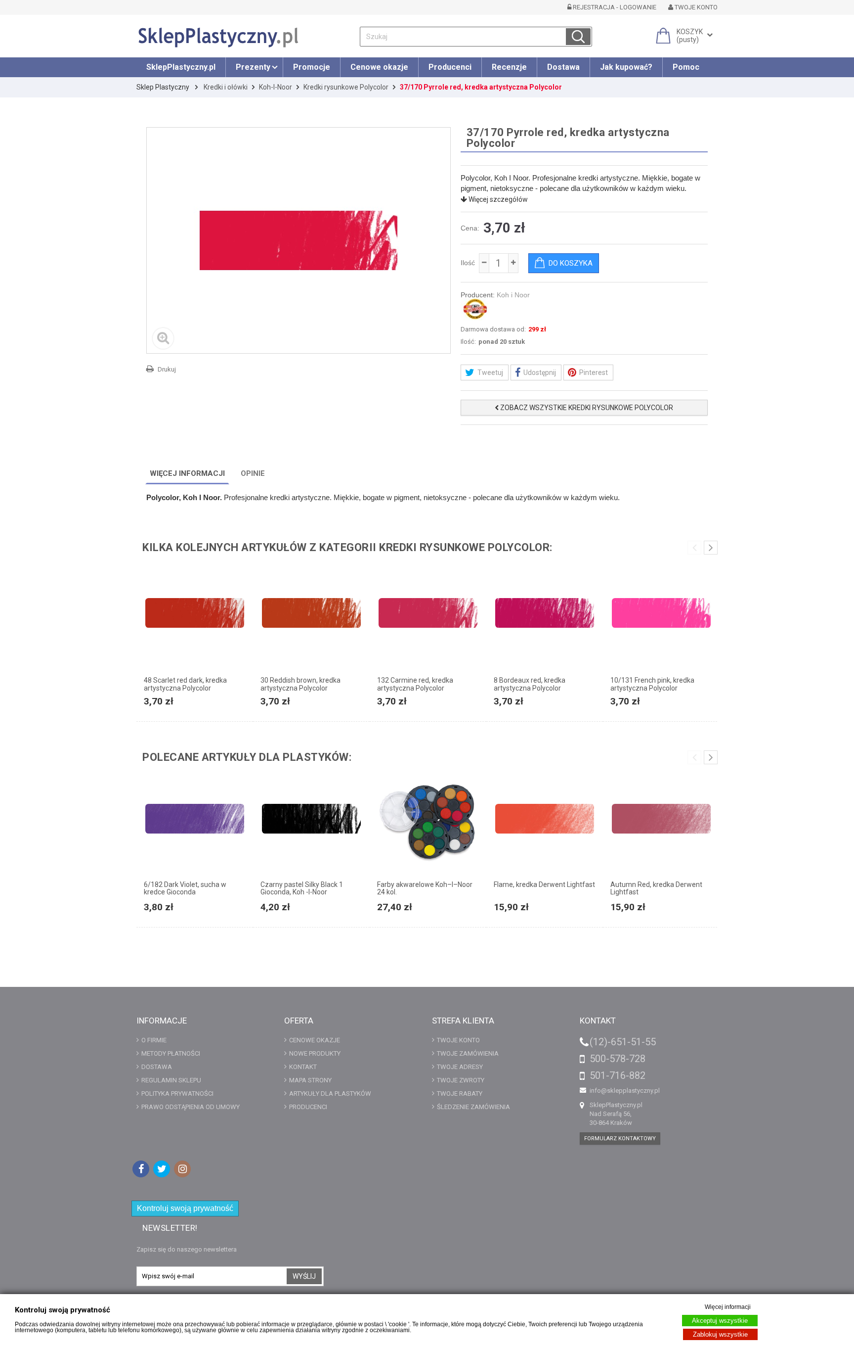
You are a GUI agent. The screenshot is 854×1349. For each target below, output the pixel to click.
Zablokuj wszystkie (720, 1334)
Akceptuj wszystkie (720, 1320)
